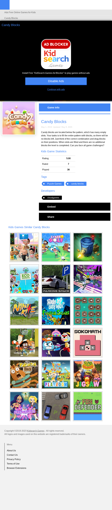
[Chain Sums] (87, 311)
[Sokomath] (87, 342)
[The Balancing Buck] (24, 374)
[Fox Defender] (87, 406)
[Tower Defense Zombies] (87, 247)
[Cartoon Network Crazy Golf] (56, 247)
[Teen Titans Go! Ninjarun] (87, 279)
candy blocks (77, 184)
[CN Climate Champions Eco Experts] (24, 279)
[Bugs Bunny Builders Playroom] (56, 374)
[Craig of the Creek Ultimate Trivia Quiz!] (24, 342)
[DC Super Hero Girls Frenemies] (24, 406)
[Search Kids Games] (107, 5)
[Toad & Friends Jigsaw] (87, 374)
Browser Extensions (16, 468)
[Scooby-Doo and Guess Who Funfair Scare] (56, 311)
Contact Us (12, 455)
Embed (51, 206)
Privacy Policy (14, 459)
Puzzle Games (54, 184)
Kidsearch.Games (35, 431)
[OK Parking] (56, 406)
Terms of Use (13, 464)
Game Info (53, 107)
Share (50, 216)
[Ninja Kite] (24, 311)
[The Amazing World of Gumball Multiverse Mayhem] (56, 342)
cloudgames (53, 198)
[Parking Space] (56, 279)
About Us (11, 450)
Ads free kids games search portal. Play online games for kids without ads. (27, 5)
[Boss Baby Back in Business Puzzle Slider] (24, 247)
